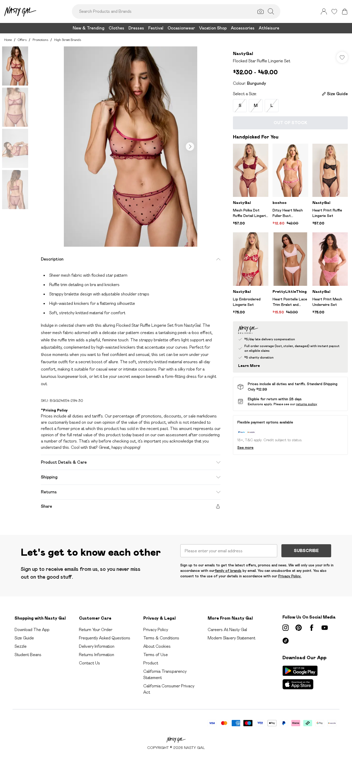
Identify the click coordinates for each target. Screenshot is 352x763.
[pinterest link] (298, 628)
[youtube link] (325, 628)
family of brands (228, 570)
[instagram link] (285, 628)
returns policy (306, 404)
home (8, 39)
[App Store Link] (300, 677)
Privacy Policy (155, 629)
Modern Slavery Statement (231, 638)
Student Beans (28, 654)
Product (150, 663)
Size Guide (24, 638)
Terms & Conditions (161, 638)
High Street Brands (67, 39)
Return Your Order (95, 629)
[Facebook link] (311, 628)
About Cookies (157, 646)
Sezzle (21, 646)
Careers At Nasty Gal (227, 629)
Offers (22, 39)
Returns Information (96, 654)
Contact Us (89, 663)
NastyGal (243, 53)
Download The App (32, 629)
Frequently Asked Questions (104, 638)
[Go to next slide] (190, 146)
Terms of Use (155, 654)
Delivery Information (96, 646)
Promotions (40, 39)
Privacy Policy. (289, 576)
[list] (130, 146)
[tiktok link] (285, 641)
